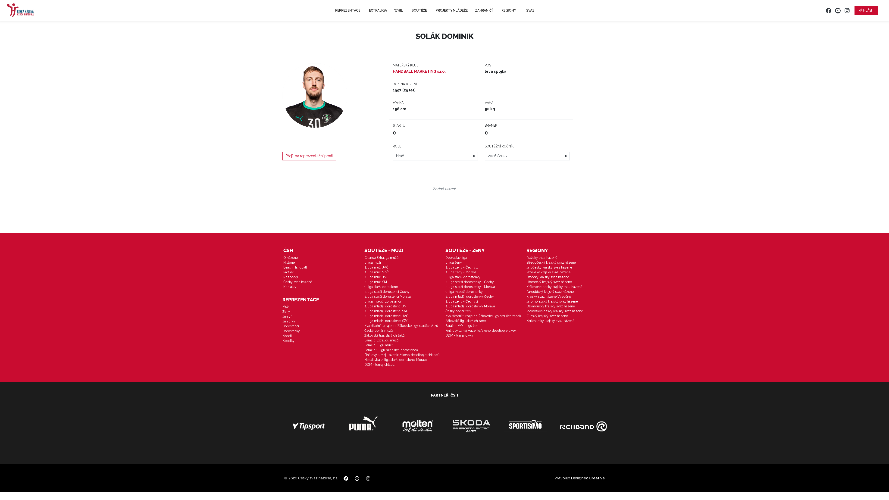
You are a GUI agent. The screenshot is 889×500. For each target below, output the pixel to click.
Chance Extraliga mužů (381, 257)
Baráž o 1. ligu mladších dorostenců (391, 350)
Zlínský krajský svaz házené (547, 316)
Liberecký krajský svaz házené (549, 282)
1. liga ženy (453, 262)
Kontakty (289, 287)
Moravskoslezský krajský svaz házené (554, 311)
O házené (290, 257)
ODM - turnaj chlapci (379, 364)
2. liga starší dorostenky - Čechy (469, 282)
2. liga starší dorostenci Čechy (387, 292)
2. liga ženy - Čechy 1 (461, 267)
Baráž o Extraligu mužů (381, 340)
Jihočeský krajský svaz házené (549, 267)
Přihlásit (866, 10)
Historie (289, 262)
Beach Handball (295, 267)
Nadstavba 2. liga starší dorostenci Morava (395, 360)
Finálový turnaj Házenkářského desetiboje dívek (480, 330)
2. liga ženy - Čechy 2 (461, 301)
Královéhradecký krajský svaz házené (554, 287)
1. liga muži (372, 262)
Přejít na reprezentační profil (309, 156)
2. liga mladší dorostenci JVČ (386, 316)
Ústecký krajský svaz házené (547, 277)
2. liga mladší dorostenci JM (385, 306)
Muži (285, 307)
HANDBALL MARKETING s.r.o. (419, 71)
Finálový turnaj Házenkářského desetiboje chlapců (401, 355)
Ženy (286, 311)
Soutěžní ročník (499, 146)
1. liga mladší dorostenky (464, 292)
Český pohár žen (458, 311)
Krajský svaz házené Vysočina (548, 296)
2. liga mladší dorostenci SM (385, 311)
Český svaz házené (297, 282)
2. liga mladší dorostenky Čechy (469, 296)
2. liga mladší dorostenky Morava (470, 306)
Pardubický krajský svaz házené (550, 292)
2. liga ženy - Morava (460, 272)
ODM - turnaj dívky (459, 335)
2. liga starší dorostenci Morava (387, 296)
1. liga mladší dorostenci (382, 301)
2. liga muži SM (375, 282)
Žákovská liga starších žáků (384, 335)
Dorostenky (291, 331)
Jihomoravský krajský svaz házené (552, 301)
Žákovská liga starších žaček (466, 321)
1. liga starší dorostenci (381, 287)
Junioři (287, 316)
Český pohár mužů (378, 330)
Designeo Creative (588, 478)
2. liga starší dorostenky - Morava (470, 287)
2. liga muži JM (375, 277)
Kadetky (288, 341)
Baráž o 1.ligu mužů (378, 345)
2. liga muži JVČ (376, 267)
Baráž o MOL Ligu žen (461, 326)
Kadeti (287, 336)
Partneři (288, 272)
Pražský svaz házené (541, 257)
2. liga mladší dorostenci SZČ (386, 321)
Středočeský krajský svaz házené (551, 262)
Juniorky (288, 321)
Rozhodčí (290, 277)
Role (397, 146)
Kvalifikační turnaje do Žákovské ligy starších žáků (401, 326)
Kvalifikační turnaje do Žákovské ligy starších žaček (483, 316)
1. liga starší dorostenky (462, 277)
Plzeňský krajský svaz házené (548, 272)
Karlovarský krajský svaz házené (550, 321)
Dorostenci (290, 326)
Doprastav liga (456, 257)
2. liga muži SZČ (376, 272)
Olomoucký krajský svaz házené (550, 306)
